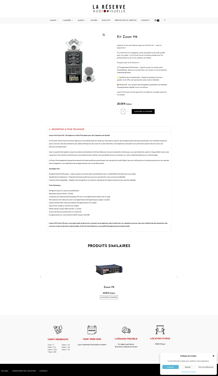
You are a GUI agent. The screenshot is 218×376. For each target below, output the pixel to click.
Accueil (5, 371)
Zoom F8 (109, 287)
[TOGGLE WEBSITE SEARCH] (166, 20)
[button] (213, 356)
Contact (43, 371)
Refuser (188, 367)
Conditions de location (24, 371)
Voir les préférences (205, 367)
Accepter (170, 367)
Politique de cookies (188, 371)
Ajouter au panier (143, 111)
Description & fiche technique (68, 129)
